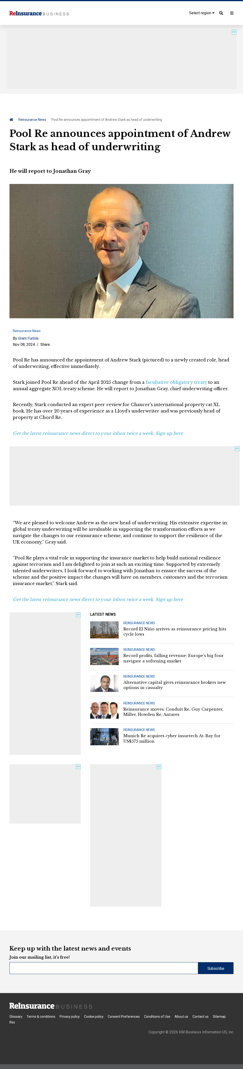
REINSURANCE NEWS (139, 623)
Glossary (15, 1016)
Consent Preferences (124, 1016)
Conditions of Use (157, 1016)
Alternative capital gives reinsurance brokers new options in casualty (174, 685)
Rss (12, 1022)
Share (45, 344)
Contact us (200, 1016)
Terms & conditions (41, 1016)
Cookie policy (93, 1016)
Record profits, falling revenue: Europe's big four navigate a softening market (173, 658)
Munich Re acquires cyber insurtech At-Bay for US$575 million (171, 738)
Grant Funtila (28, 338)
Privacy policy (70, 1016)
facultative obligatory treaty (176, 382)
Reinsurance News (32, 120)
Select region (200, 13)
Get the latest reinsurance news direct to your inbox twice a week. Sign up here (98, 433)
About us (181, 1016)
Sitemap (219, 1016)
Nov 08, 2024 (24, 344)
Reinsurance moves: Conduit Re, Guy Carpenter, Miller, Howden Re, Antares (173, 712)
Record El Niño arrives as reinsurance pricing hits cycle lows (174, 632)
